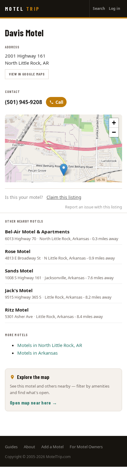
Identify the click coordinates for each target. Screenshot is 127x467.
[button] (64, 169)
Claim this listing (64, 197)
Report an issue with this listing (93, 207)
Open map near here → (33, 402)
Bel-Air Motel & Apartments (37, 231)
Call (59, 102)
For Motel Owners (86, 446)
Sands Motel (19, 271)
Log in (114, 8)
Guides (11, 446)
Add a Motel (52, 446)
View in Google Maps (27, 74)
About (29, 446)
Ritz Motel (17, 310)
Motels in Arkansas (37, 353)
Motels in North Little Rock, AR (49, 345)
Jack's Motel (19, 290)
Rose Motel (18, 251)
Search (99, 8)
